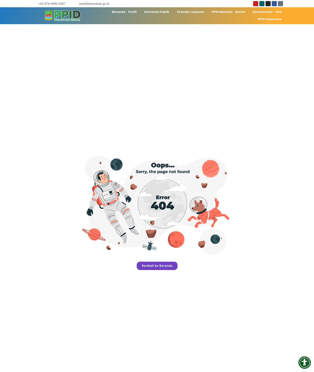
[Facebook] (274, 3)
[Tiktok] (280, 3)
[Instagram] (268, 3)
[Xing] (261, 3)
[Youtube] (255, 3)
